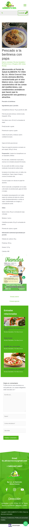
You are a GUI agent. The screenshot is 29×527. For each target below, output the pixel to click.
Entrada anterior (14, 296)
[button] (2, 13)
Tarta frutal (8, 338)
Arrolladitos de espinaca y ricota (14, 329)
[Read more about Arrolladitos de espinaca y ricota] (14, 321)
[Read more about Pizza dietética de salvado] (14, 360)
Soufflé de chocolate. (12, 346)
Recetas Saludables (19, 62)
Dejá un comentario (7, 62)
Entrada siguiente (14, 301)
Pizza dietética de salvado (14, 369)
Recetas (4, 66)
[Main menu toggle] (24, 5)
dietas (23, 64)
